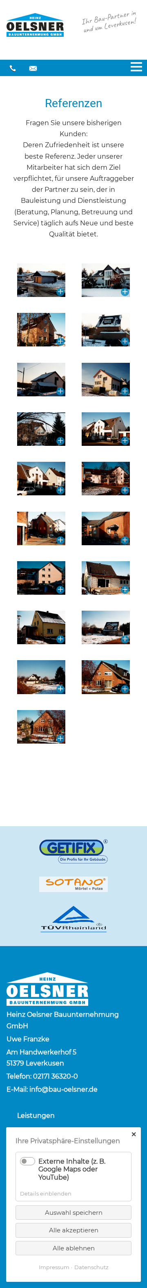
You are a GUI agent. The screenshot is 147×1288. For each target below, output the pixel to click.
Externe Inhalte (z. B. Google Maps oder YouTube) (71, 1169)
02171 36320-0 (13, 68)
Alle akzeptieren (73, 1230)
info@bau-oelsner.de (33, 68)
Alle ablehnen (74, 1248)
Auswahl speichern (73, 1212)
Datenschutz (91, 1267)
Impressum (54, 1267)
